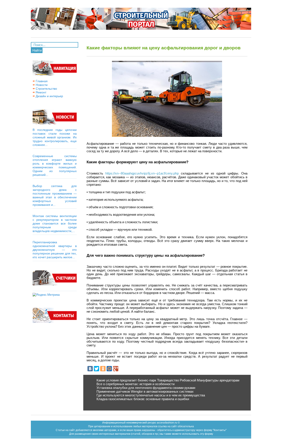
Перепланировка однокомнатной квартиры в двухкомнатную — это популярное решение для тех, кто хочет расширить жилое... (55, 249)
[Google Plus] (115, 368)
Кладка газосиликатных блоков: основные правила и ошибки (142, 399)
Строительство (46, 88)
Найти (37, 50)
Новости (41, 85)
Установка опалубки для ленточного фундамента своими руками (145, 388)
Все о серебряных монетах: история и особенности (135, 384)
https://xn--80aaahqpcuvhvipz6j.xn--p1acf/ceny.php (142, 173)
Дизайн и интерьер (49, 96)
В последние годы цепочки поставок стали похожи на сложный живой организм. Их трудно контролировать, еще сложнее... (55, 137)
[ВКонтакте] (90, 368)
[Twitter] (96, 368)
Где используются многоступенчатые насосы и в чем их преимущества (150, 395)
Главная (41, 81)
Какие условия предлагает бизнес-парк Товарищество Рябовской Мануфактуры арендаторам (167, 380)
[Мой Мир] (109, 368)
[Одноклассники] (103, 368)
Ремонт (40, 92)
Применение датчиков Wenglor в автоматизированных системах (145, 391)
